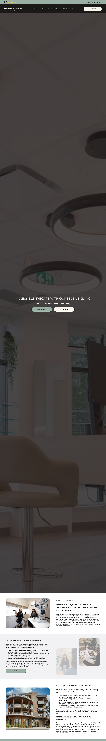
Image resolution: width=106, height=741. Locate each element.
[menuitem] (34, 9)
